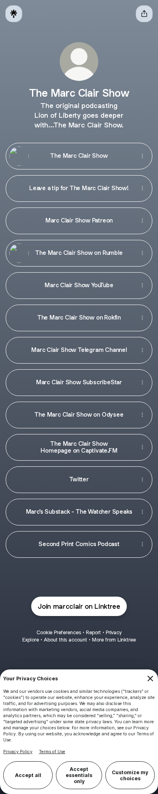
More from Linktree (114, 639)
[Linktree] (14, 14)
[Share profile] (144, 14)
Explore (30, 639)
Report (93, 632)
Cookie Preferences (58, 632)
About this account (65, 639)
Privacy (114, 632)
